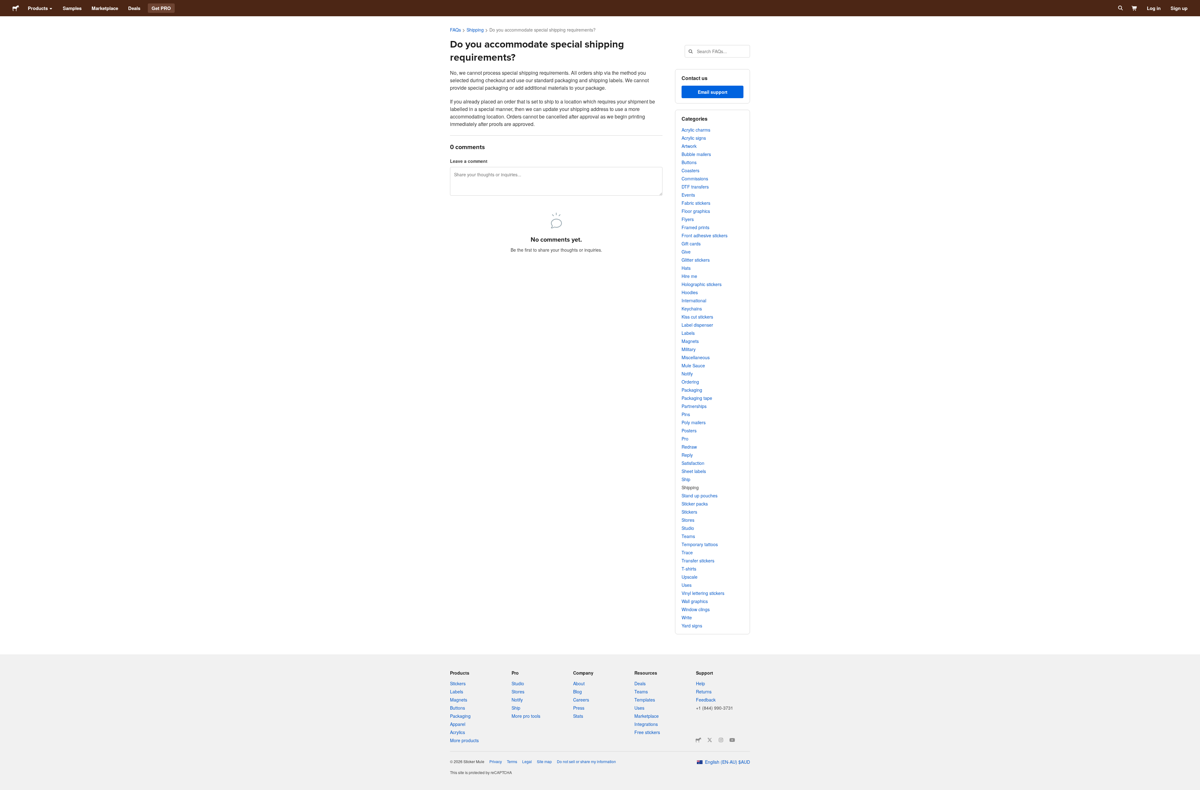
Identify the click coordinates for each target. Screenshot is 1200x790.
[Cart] (1134, 8)
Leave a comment (469, 161)
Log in (1154, 8)
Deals (134, 8)
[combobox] (717, 51)
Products (38, 8)
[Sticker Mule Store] (698, 740)
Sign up (1179, 8)
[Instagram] (720, 740)
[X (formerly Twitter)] (709, 740)
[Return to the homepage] (15, 8)
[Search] (1119, 8)
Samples (72, 8)
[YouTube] (732, 740)
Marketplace (105, 8)
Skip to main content (4, 4)
